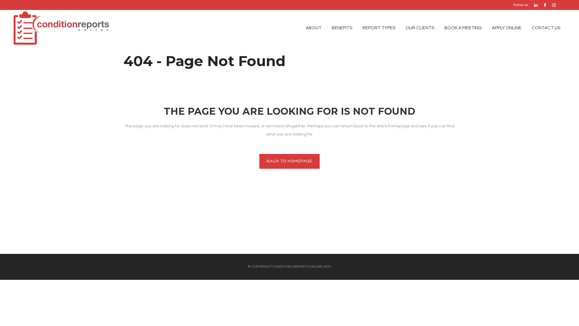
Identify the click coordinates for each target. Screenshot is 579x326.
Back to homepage (289, 161)
